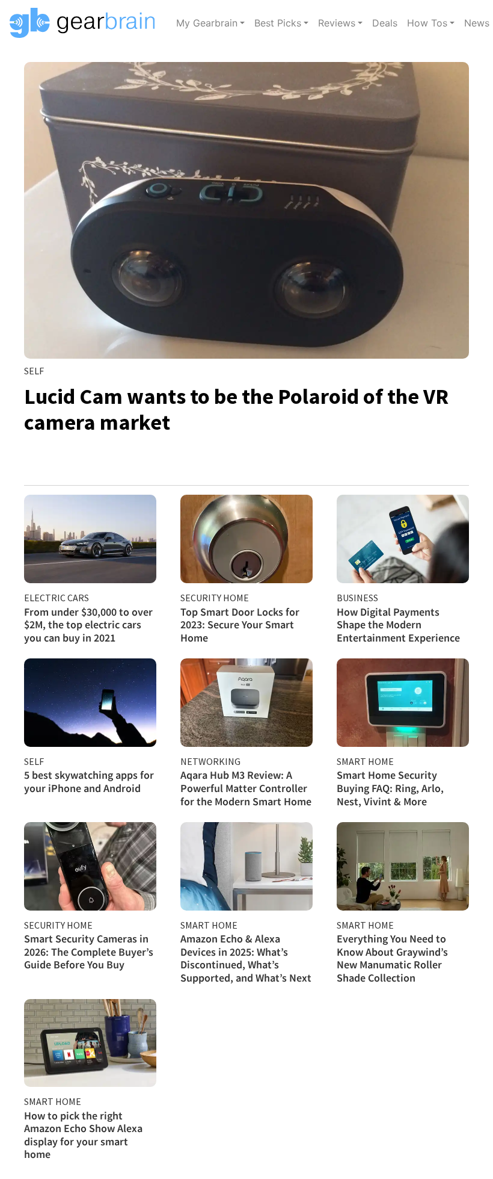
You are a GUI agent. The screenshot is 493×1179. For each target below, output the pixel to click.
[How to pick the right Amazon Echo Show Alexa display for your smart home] (90, 1043)
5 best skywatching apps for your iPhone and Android (89, 781)
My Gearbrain (206, 23)
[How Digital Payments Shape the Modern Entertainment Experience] (403, 539)
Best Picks (277, 23)
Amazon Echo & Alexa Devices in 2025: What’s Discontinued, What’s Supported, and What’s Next (245, 958)
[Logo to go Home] (86, 23)
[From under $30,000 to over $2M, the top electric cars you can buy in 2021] (90, 539)
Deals (384, 23)
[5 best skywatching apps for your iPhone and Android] (90, 702)
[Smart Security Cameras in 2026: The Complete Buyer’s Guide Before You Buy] (90, 866)
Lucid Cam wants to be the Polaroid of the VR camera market (236, 409)
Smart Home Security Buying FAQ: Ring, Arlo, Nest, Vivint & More (390, 788)
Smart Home (365, 761)
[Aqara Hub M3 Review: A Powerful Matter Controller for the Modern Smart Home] (246, 702)
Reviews (336, 23)
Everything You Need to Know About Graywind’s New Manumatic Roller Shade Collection (392, 958)
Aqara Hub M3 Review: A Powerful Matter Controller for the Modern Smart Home (245, 788)
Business (357, 598)
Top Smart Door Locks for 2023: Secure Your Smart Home (239, 625)
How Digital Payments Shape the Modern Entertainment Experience (398, 625)
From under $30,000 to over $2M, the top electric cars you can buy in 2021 (88, 625)
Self (34, 371)
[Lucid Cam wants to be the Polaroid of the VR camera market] (246, 210)
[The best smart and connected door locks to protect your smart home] (246, 539)
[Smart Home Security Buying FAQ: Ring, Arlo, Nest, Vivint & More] (403, 702)
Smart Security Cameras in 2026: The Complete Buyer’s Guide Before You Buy (88, 951)
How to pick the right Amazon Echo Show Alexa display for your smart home (83, 1135)
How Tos (427, 23)
